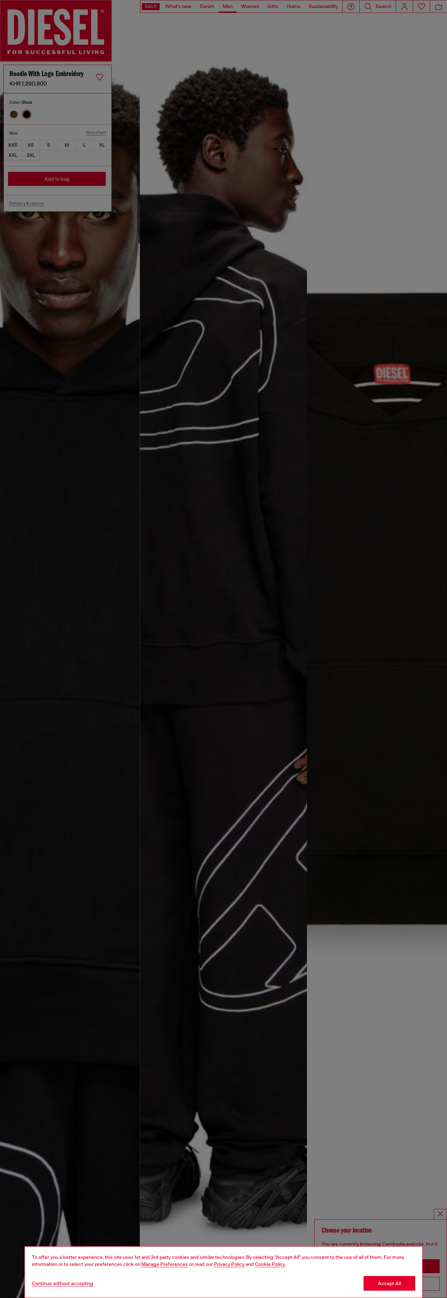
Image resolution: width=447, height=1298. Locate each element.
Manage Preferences (164, 1264)
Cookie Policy (270, 1264)
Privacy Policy (229, 1264)
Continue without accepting (62, 1283)
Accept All (389, 1283)
